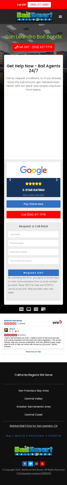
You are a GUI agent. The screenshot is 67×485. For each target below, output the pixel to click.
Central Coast (34, 414)
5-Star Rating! (33, 190)
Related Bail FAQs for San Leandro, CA (34, 426)
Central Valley (33, 398)
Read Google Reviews (33, 195)
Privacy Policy (36, 435)
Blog (8, 435)
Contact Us (54, 435)
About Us (20, 435)
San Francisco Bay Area (34, 390)
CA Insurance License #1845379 (34, 473)
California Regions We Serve (33, 375)
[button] (60, 16)
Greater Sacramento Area (34, 406)
